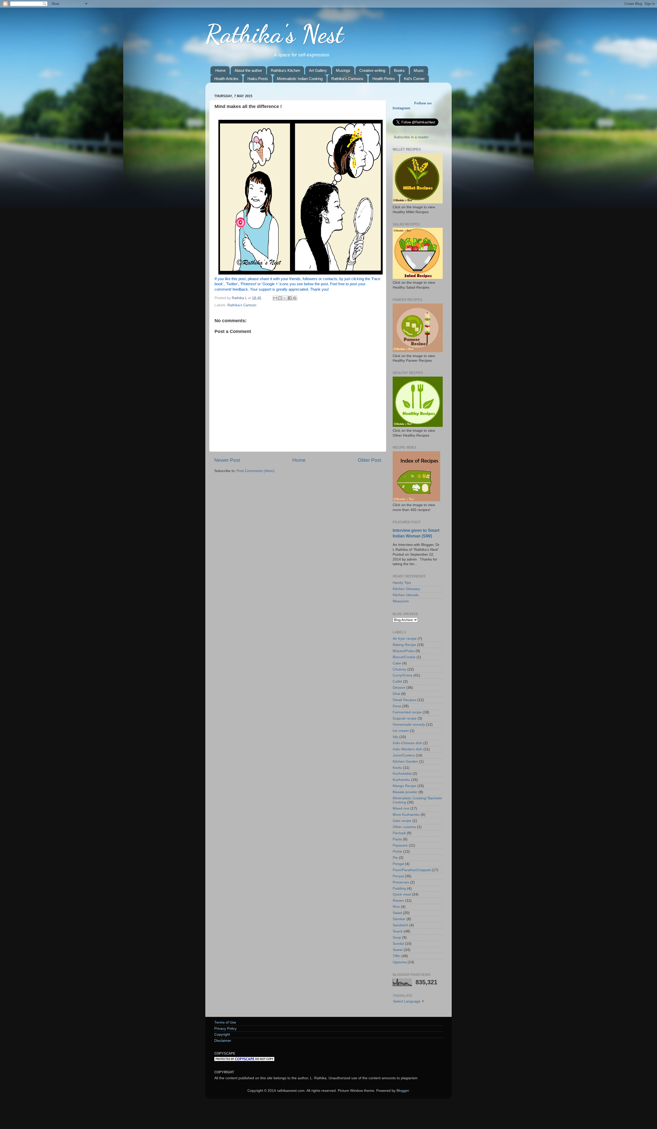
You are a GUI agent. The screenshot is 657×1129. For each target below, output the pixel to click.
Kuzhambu (401, 780)
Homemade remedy (409, 725)
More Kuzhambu (406, 815)
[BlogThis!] (280, 298)
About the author (248, 70)
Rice (396, 907)
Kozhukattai (402, 773)
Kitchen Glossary (406, 589)
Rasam (398, 900)
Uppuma (400, 962)
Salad (397, 913)
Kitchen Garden (405, 761)
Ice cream (401, 731)
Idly (395, 737)
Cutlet (397, 681)
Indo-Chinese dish (407, 743)
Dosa (397, 706)
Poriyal (398, 876)
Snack (398, 931)
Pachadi (399, 833)
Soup (397, 937)
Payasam (400, 845)
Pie (395, 858)
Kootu (397, 768)
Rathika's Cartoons (347, 78)
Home (220, 70)
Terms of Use (225, 1022)
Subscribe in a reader (411, 137)
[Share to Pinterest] (294, 298)
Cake (397, 663)
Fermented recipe (407, 712)
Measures (401, 601)
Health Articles (226, 78)
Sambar (399, 919)
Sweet (398, 950)
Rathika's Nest (274, 33)
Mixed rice (401, 808)
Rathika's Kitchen (285, 70)
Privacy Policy (225, 1028)
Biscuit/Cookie (404, 657)
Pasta (397, 839)
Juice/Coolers (404, 755)
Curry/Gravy (402, 675)
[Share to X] (284, 298)
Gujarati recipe (405, 718)
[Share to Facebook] (289, 298)
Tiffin (396, 956)
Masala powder (405, 792)
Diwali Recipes (404, 700)
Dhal (396, 694)
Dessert (399, 688)
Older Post (369, 460)
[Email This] (275, 298)
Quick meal (402, 894)
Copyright (222, 1034)
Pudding (399, 888)
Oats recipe (402, 821)
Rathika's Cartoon (241, 305)
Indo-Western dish (407, 749)
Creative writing (372, 70)
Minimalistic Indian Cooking (300, 78)
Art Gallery (318, 70)
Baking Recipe (404, 645)
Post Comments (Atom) (256, 471)
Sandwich (400, 925)
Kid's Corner (414, 78)
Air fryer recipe (405, 639)
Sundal (398, 944)
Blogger (403, 1091)
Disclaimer (222, 1041)
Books (399, 70)
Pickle (397, 851)
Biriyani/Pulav (403, 651)
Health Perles (383, 78)
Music (419, 70)
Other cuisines (404, 827)
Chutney (399, 669)
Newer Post (227, 460)
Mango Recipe (404, 786)
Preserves (401, 882)
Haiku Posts (257, 78)
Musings (343, 70)
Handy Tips (402, 583)
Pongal (398, 864)
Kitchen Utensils (406, 595)
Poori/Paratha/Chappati (412, 870)
